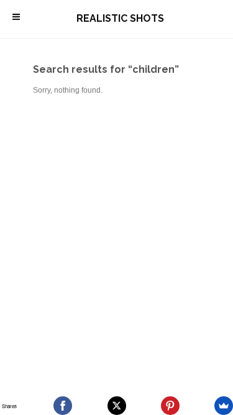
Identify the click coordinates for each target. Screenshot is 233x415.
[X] (116, 405)
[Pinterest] (170, 405)
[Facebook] (62, 405)
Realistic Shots (120, 18)
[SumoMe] (223, 405)
